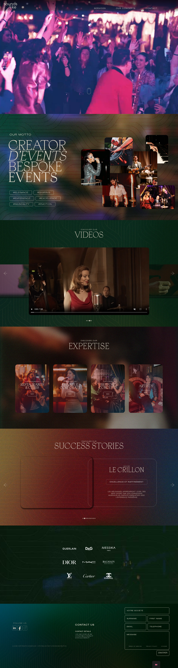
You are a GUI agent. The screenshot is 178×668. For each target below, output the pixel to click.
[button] (5, 273)
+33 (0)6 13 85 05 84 (83, 634)
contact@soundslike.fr (84, 636)
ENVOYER (162, 653)
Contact (151, 8)
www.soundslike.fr (82, 638)
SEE (32, 394)
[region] (89, 273)
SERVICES (100, 8)
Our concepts (125, 8)
